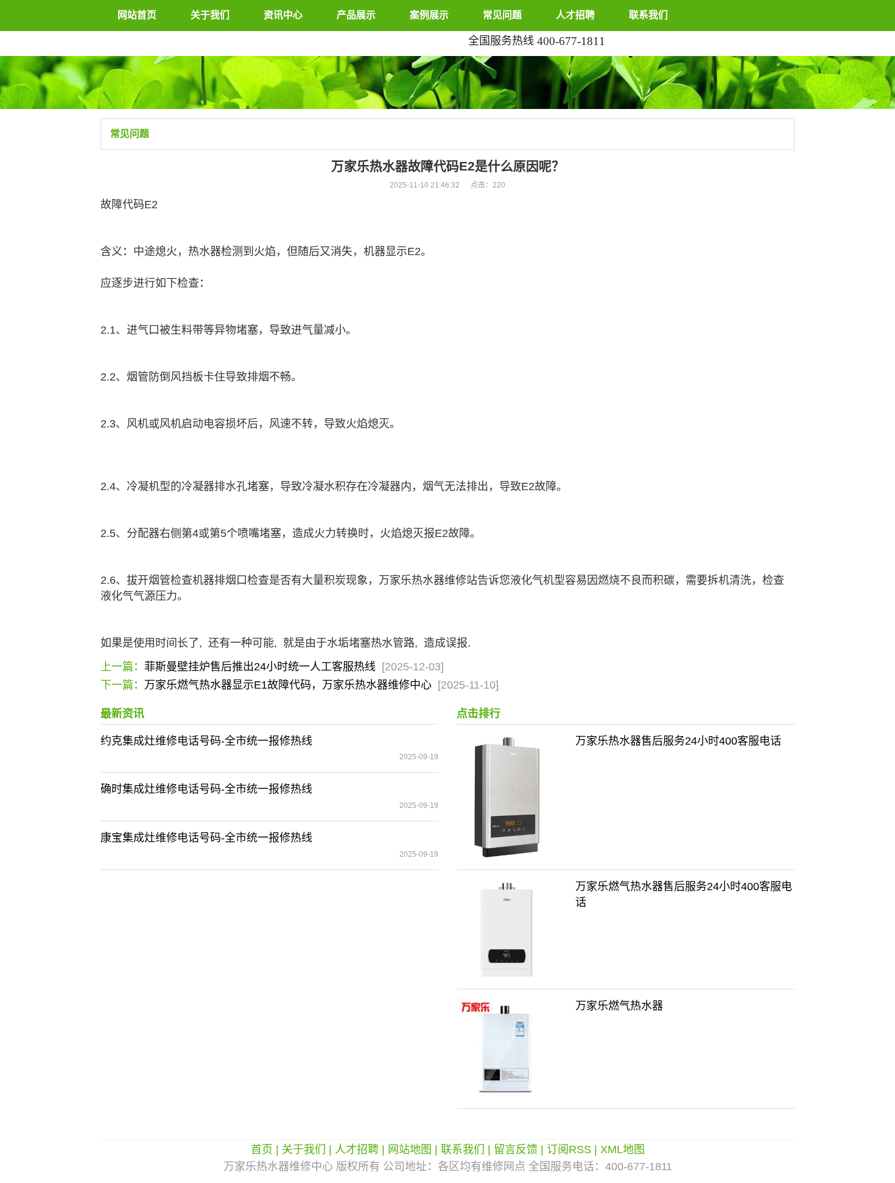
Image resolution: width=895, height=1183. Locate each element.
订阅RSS (569, 1149)
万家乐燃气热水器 (619, 1006)
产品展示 (356, 15)
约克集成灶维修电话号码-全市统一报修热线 (206, 741)
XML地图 (622, 1149)
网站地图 (410, 1149)
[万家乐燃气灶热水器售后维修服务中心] (270, 38)
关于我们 (210, 15)
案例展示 (429, 15)
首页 (262, 1149)
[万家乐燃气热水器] (507, 1048)
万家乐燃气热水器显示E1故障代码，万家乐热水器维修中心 (288, 685)
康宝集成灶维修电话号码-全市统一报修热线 (206, 838)
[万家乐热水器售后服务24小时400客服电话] (507, 796)
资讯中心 (283, 15)
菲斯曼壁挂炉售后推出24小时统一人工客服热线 (260, 667)
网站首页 (137, 15)
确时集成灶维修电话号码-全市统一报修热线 (206, 789)
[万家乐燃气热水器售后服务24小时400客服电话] (507, 928)
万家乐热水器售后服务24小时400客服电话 (678, 741)
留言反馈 (516, 1149)
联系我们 (648, 15)
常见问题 (502, 15)
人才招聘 (575, 15)
